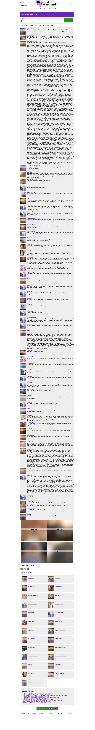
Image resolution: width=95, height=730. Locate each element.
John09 (57, 595)
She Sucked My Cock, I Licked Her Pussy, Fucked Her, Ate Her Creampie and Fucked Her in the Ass (43, 700)
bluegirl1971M (30, 244)
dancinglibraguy (31, 428)
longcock (29, 291)
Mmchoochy (30, 495)
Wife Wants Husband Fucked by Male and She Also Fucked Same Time (37, 702)
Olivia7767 (31, 673)
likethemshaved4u (60, 647)
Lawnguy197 (58, 586)
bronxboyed (31, 647)
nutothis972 (30, 257)
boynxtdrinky (30, 272)
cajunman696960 (60, 630)
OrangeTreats (30, 237)
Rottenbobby (59, 612)
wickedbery (30, 311)
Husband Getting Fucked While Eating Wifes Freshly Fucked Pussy (37, 701)
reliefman (31, 612)
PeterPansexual (33, 595)
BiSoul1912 (30, 304)
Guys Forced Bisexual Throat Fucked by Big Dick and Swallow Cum (37, 694)
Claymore (31, 578)
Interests (60, 713)
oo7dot (29, 198)
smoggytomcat (31, 192)
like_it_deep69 (30, 389)
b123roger (29, 402)
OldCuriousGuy (32, 656)
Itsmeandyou (59, 604)
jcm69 (28, 330)
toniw (28, 278)
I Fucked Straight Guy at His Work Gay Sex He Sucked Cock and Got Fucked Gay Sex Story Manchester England (45, 695)
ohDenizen (29, 415)
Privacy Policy (42, 713)
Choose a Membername (27, 18)
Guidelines (33, 713)
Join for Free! (23, 5)
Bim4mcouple (30, 28)
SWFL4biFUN (30, 363)
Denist (30, 664)
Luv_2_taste (30, 441)
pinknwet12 (30, 356)
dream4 (29, 250)
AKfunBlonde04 (33, 682)
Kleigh (28, 265)
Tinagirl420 (30, 501)
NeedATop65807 (31, 224)
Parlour (29, 324)
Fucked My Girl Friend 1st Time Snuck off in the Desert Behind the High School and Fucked (41, 697)
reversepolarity (31, 231)
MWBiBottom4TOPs (32, 41)
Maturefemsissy (31, 508)
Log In (22, 2)
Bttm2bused (58, 638)
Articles (69, 713)
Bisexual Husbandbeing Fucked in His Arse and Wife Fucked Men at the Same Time (40, 693)
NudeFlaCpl (58, 621)
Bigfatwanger (30, 435)
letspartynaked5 (31, 218)
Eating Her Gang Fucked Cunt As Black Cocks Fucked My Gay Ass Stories (38, 698)
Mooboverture (30, 475)
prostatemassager (31, 317)
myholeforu (30, 376)
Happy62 (29, 514)
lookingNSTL (32, 621)
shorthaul (29, 298)
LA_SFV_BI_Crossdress (33, 165)
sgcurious (31, 630)
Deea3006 (29, 382)
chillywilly (29, 172)
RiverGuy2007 (30, 211)
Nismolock (58, 664)
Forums (51, 713)
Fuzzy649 (58, 578)
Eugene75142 (30, 422)
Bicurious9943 (32, 604)
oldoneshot (30, 205)
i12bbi (28, 408)
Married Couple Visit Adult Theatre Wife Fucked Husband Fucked (36, 696)
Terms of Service (25, 713)
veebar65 (29, 369)
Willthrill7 (29, 395)
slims (28, 285)
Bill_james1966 (32, 638)
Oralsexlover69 (59, 673)
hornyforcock (30, 449)
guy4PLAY (29, 350)
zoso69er (29, 186)
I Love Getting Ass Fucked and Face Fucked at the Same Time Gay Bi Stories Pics (39, 699)
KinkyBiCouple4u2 (60, 656)
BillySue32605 (30, 35)
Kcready (29, 468)
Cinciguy (31, 586)
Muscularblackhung (32, 179)
